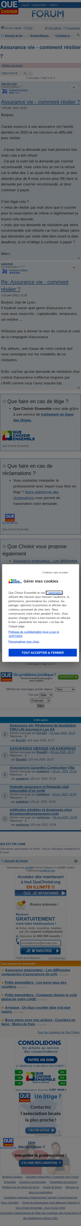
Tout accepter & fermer (43, 652)
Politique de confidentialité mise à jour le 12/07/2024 (33, 634)
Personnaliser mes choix (23, 641)
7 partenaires (54, 592)
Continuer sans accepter (55, 572)
